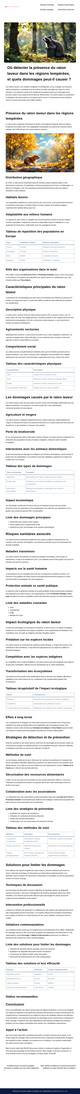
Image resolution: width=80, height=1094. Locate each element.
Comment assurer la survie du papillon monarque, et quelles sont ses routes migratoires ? (21, 1068)
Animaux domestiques (66, 5)
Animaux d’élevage (47, 5)
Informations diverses (66, 10)
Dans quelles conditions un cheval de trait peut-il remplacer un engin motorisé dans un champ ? (58, 1067)
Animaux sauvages (47, 10)
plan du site (63, 1091)
